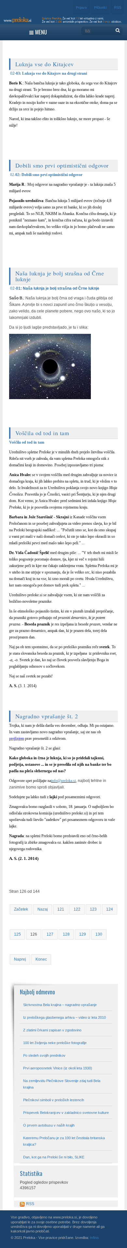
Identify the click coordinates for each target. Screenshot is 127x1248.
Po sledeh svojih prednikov (44, 1055)
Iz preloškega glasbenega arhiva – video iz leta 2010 (64, 1017)
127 (50, 934)
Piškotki (100, 7)
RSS (117, 7)
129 (82, 934)
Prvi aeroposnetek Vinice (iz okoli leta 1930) (57, 1068)
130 (98, 934)
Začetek (21, 909)
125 (17, 934)
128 (66, 934)
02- (13, 73)
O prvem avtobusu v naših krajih (49, 1125)
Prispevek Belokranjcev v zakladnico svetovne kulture (66, 1113)
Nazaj (42, 909)
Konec (41, 959)
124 (109, 909)
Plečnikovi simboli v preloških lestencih (53, 1100)
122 (77, 909)
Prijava (81, 7)
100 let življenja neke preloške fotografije (55, 1043)
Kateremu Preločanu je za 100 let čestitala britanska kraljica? (64, 1141)
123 (93, 909)
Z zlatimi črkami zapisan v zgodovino (52, 1030)
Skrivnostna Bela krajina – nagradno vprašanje (60, 1005)
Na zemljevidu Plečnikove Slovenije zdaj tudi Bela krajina (61, 1084)
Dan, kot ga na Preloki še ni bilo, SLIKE (53, 1157)
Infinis (94, 1238)
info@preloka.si (63, 780)
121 (60, 909)
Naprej (20, 959)
